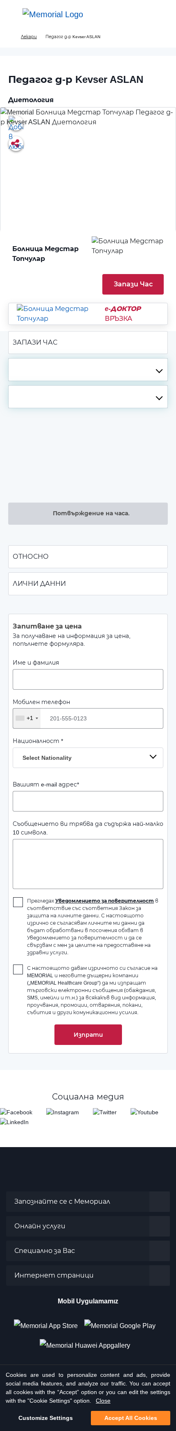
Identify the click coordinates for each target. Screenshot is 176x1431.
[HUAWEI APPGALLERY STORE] (88, 1342)
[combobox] (88, 370)
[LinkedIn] (14, 1122)
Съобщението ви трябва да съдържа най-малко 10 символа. (88, 828)
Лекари (29, 36)
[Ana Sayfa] (53, 14)
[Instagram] (62, 1112)
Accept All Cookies (130, 1418)
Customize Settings (45, 1418)
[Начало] (9, 37)
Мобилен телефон (41, 710)
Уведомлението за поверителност (104, 901)
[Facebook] (16, 1112)
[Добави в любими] (16, 123)
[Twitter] (105, 1112)
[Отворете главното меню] (12, 14)
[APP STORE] (49, 1323)
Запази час (133, 284)
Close (103, 1400)
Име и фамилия (36, 662)
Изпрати (88, 1034)
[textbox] (88, 370)
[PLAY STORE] (120, 1323)
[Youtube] (144, 1112)
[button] (161, 14)
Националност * (42, 749)
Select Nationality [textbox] (47, 757)
